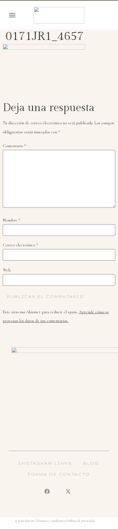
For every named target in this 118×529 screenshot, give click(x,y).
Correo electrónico (20, 245)
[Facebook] (47, 491)
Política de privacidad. (81, 521)
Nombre (11, 220)
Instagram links (45, 463)
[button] (12, 15)
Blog (91, 463)
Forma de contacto (59, 474)
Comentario (14, 146)
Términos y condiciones (50, 521)
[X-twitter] (68, 491)
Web (7, 270)
